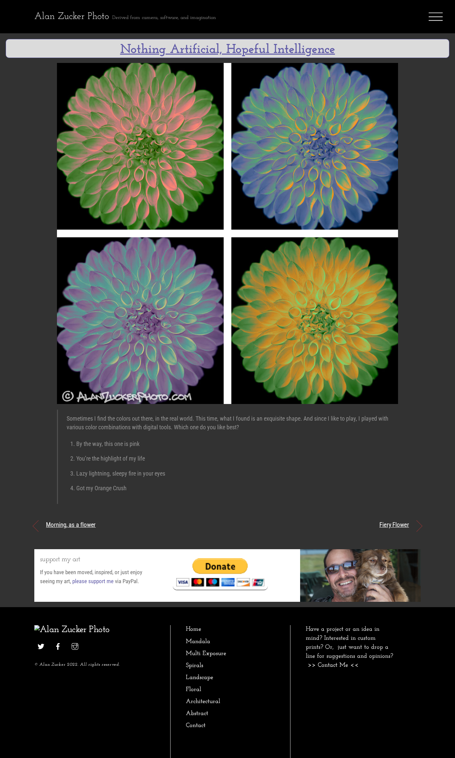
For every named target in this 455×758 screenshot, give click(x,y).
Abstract (197, 713)
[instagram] (75, 646)
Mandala (198, 641)
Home (193, 629)
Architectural (203, 701)
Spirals (194, 665)
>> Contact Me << (333, 665)
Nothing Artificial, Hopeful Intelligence (227, 49)
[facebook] (58, 646)
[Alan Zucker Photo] (72, 629)
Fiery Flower (394, 525)
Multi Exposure (206, 653)
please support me (93, 581)
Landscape (199, 677)
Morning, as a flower (71, 525)
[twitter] (41, 646)
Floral (193, 689)
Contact (196, 725)
